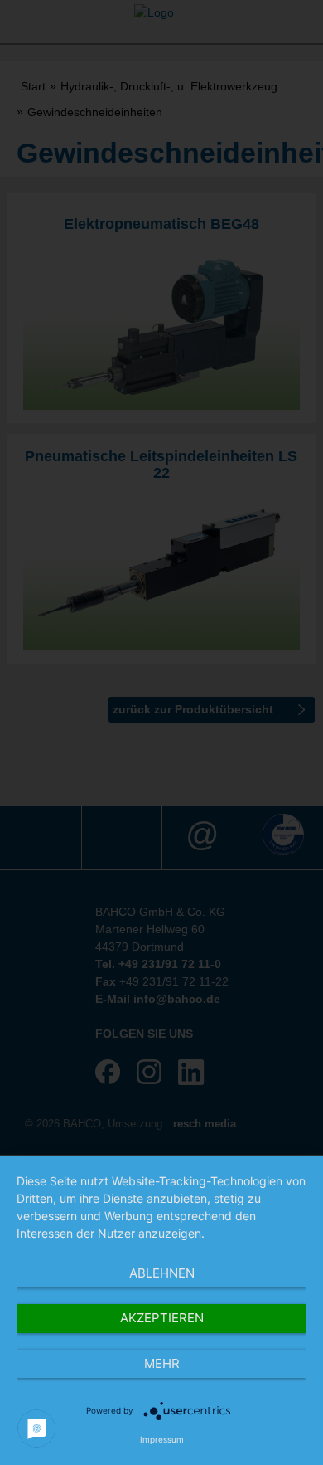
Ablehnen (162, 1273)
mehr (162, 1363)
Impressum (162, 1439)
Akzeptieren (162, 1318)
